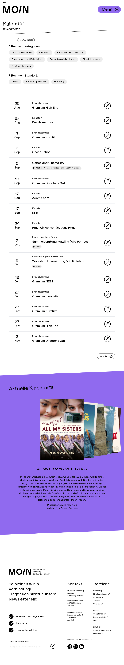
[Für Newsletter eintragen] (52, 646)
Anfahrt (70, 605)
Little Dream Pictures (66, 508)
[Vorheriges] (31, 430)
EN (4, 2)
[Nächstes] (93, 430)
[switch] (26, 616)
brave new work (68, 505)
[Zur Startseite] (62, 572)
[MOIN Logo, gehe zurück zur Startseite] (40, 9)
